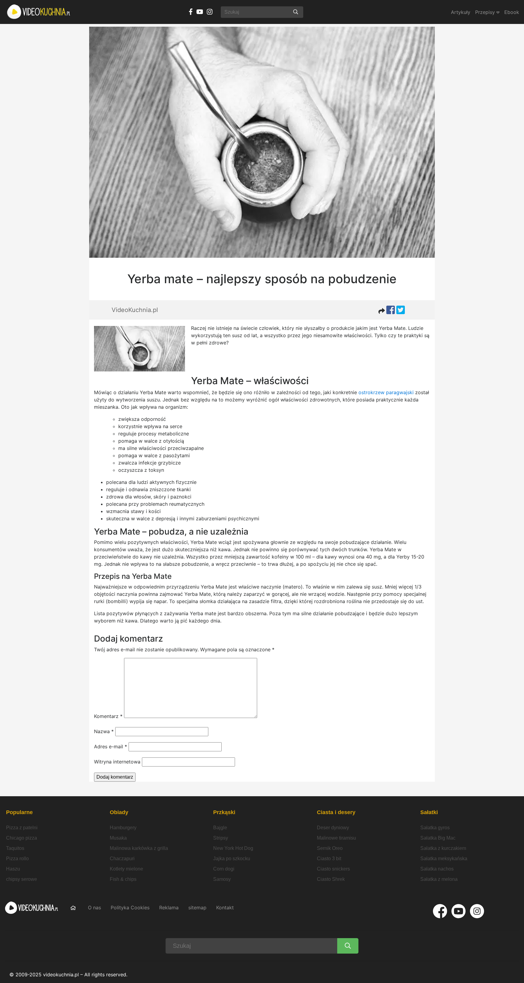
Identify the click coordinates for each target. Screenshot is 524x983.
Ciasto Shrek (331, 879)
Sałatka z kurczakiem (443, 848)
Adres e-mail (110, 746)
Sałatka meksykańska (443, 858)
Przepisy (485, 12)
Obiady (119, 812)
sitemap (197, 907)
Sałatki (429, 812)
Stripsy (220, 837)
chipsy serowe (21, 879)
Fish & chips (123, 879)
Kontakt (225, 907)
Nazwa (104, 731)
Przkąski (224, 812)
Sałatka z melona (439, 879)
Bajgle (220, 827)
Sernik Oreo (330, 848)
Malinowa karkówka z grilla (139, 848)
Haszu (13, 868)
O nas (94, 907)
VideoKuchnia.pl (135, 310)
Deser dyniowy (333, 827)
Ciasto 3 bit (329, 858)
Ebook (511, 12)
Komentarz (108, 716)
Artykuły (460, 12)
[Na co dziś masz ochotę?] (295, 12)
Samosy (222, 879)
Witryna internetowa (117, 762)
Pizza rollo (17, 858)
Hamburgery (123, 827)
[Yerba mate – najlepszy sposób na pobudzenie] (262, 142)
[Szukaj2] (347, 946)
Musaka (118, 837)
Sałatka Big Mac (437, 837)
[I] (477, 911)
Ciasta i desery (336, 812)
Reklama (169, 907)
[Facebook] (440, 911)
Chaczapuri (122, 858)
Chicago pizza (21, 837)
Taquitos (15, 848)
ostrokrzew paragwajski (386, 392)
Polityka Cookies (130, 907)
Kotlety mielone (126, 868)
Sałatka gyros (435, 827)
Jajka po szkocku (231, 858)
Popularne (19, 812)
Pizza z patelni (22, 827)
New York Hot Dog (233, 848)
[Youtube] (458, 911)
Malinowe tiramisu (336, 837)
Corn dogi (223, 868)
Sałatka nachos (437, 868)
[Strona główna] (39, 12)
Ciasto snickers (333, 868)
